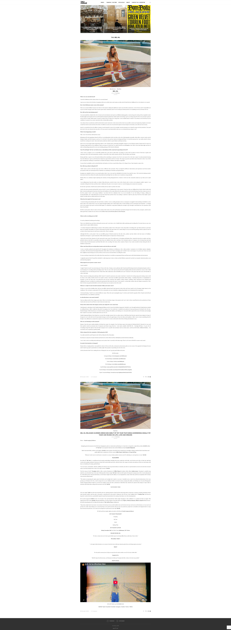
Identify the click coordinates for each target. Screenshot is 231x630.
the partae (117, 93)
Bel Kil (115, 91)
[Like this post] (143, 376)
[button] (83, 19)
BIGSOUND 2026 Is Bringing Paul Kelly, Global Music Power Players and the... (139, 28)
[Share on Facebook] (145, 376)
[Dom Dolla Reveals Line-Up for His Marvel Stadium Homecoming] (115, 19)
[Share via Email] (150, 376)
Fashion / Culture (112, 2)
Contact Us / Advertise (138, 2)
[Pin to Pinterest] (148, 376)
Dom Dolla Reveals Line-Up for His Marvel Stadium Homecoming (115, 29)
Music (102, 2)
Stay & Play (121, 2)
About (128, 2)
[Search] (150, 2)
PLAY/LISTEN (115, 457)
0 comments (94, 376)
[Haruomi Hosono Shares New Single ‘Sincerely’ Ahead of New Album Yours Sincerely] (92, 19)
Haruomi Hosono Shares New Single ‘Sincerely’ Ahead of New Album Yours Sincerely (92, 28)
